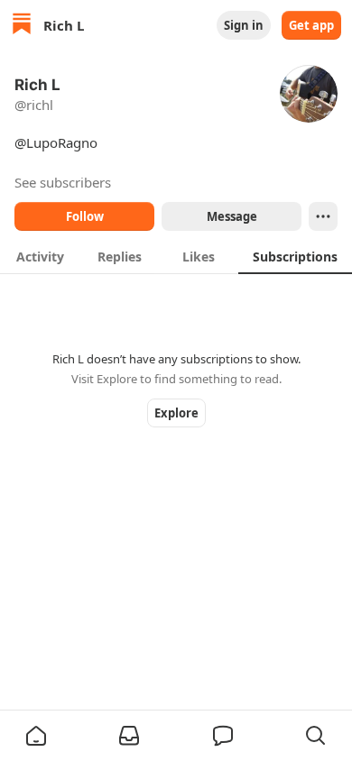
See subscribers (62, 182)
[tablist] (176, 256)
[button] (36, 735)
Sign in (244, 25)
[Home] (21, 26)
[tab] (39, 256)
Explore (176, 413)
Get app (311, 25)
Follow (85, 216)
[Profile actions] (323, 216)
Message (232, 216)
